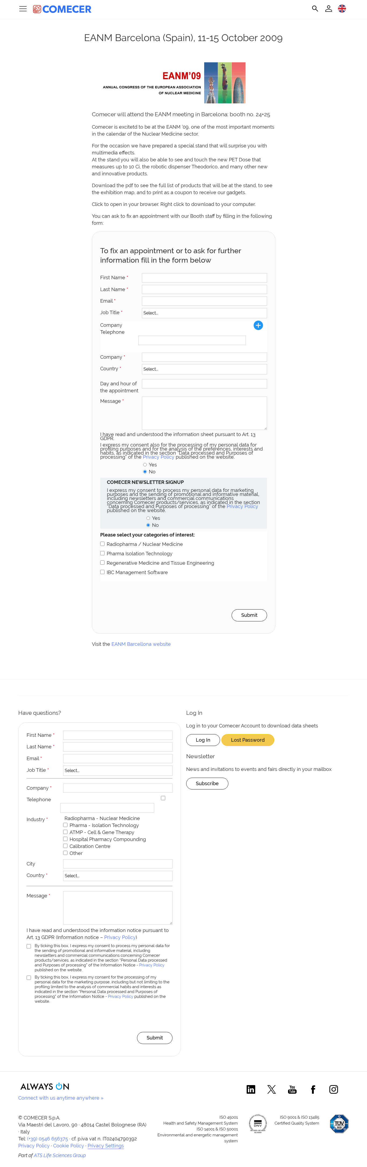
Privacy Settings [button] (106, 1145)
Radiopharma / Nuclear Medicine (145, 544)
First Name (114, 277)
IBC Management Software (137, 572)
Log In (203, 740)
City (31, 864)
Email (108, 301)
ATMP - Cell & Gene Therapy (102, 832)
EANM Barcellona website (141, 644)
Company (112, 357)
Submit (249, 615)
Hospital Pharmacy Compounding (108, 839)
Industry (37, 819)
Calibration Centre (90, 846)
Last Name (114, 289)
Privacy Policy (158, 457)
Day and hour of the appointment (119, 387)
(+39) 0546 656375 (47, 1138)
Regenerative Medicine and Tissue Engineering (160, 563)
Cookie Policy (68, 1145)
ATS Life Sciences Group (60, 1155)
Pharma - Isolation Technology (104, 825)
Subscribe (207, 783)
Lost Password (248, 740)
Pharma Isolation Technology (139, 553)
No (152, 471)
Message (112, 401)
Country (110, 368)
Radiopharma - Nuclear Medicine (102, 818)
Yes (153, 464)
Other (76, 853)
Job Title (111, 312)
